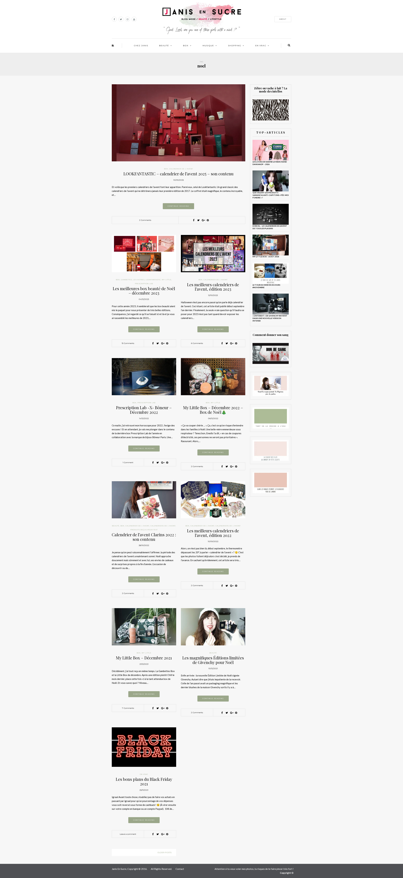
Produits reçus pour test (144, 530)
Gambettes (126, 280)
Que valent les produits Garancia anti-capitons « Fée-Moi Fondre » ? (271, 195)
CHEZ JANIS (141, 45)
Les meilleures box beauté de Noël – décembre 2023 (144, 291)
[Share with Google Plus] (203, 220)
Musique (208, 45)
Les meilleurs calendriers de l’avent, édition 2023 (213, 287)
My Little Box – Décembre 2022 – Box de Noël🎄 (213, 410)
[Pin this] (208, 220)
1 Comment (128, 462)
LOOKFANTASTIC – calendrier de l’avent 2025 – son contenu (178, 173)
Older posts (164, 852)
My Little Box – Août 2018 (266, 256)
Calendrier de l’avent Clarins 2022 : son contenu (144, 537)
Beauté (164, 45)
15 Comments (128, 343)
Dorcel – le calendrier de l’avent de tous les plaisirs (270, 227)
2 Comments (145, 220)
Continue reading (178, 206)
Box (185, 45)
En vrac (260, 45)
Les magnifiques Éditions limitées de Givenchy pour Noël (213, 660)
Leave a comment (128, 834)
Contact (180, 868)
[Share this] (193, 220)
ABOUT (282, 19)
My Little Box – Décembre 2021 (144, 658)
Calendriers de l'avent (163, 526)
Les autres (139, 280)
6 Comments (197, 343)
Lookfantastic (153, 280)
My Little (166, 280)
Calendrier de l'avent (181, 169)
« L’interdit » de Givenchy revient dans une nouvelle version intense (270, 318)
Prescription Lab (144, 284)
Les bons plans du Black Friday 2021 (144, 781)
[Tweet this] (198, 220)
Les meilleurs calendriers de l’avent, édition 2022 (213, 533)
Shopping (234, 45)
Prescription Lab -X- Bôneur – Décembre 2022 (144, 410)
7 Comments (128, 708)
